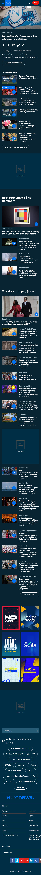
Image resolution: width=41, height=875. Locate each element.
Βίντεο (4, 830)
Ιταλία (30, 770)
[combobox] (20, 730)
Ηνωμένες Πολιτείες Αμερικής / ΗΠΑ (20, 776)
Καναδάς (22, 414)
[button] (15, 147)
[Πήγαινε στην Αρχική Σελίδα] (8, 3)
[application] (20, 17)
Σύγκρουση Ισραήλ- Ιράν (20, 748)
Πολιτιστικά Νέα (25, 342)
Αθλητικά (23, 498)
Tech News (6, 319)
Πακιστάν (23, 373)
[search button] (37, 730)
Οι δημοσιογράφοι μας (10, 835)
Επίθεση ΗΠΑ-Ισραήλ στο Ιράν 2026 (20, 754)
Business (5, 816)
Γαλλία (33, 765)
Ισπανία (21, 765)
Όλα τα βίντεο (28, 595)
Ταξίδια (5, 825)
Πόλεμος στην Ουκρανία (20, 759)
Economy (22, 561)
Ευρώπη (5, 811)
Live (35, 3)
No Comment (7, 229)
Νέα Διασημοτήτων (27, 781)
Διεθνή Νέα (23, 468)
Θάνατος (20, 787)
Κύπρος (9, 781)
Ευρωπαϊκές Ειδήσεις (28, 329)
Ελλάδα (8, 765)
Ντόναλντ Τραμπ (14, 770)
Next (3, 821)
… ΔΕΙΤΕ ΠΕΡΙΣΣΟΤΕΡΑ (14, 63)
